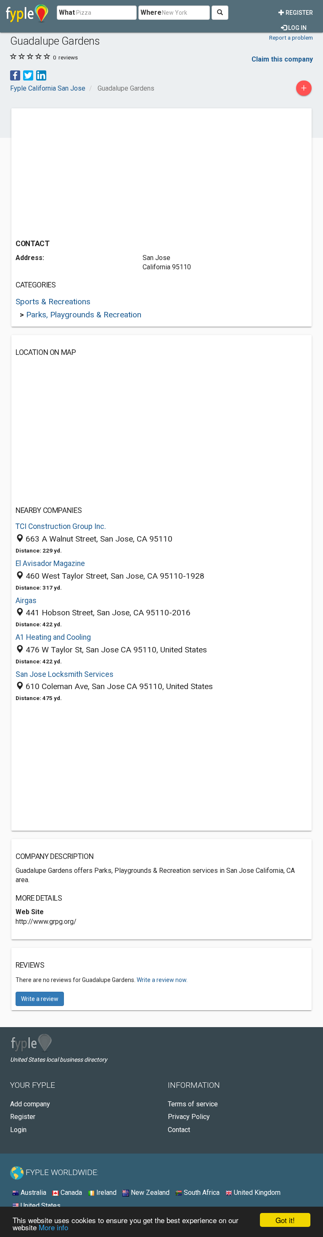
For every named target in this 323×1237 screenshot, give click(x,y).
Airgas (26, 600)
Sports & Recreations (53, 301)
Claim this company (282, 59)
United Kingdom (256, 1193)
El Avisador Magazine (50, 563)
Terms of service (193, 1104)
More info (53, 1227)
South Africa (201, 1193)
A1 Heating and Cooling (53, 637)
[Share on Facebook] (15, 75)
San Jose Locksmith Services (65, 674)
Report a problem (291, 37)
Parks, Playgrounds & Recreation (83, 314)
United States (40, 1206)
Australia (32, 1193)
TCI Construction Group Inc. (61, 526)
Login (18, 1130)
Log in (297, 27)
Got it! (285, 1220)
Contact (179, 1130)
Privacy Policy (189, 1117)
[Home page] (27, 12)
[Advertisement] (86, 172)
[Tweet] (28, 75)
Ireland (105, 1193)
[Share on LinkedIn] (41, 75)
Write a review (39, 999)
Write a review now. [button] (162, 980)
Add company (30, 1104)
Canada (70, 1193)
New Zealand (149, 1193)
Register (298, 12)
